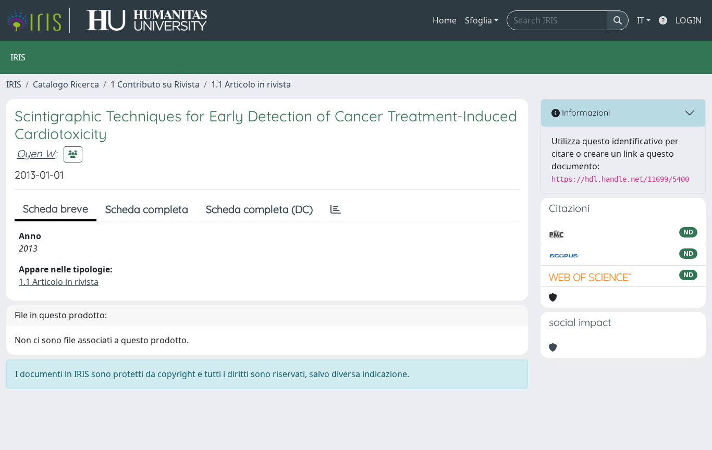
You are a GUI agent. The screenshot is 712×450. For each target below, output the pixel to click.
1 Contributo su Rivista (155, 84)
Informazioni (585, 112)
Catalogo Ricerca (66, 84)
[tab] (336, 209)
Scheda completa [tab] (146, 209)
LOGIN (689, 20)
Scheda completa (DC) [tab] (259, 209)
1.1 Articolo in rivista (251, 84)
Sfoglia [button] (478, 20)
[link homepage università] (146, 20)
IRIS (13, 84)
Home (445, 20)
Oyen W (36, 153)
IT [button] (640, 20)
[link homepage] (38, 20)
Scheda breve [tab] (55, 208)
